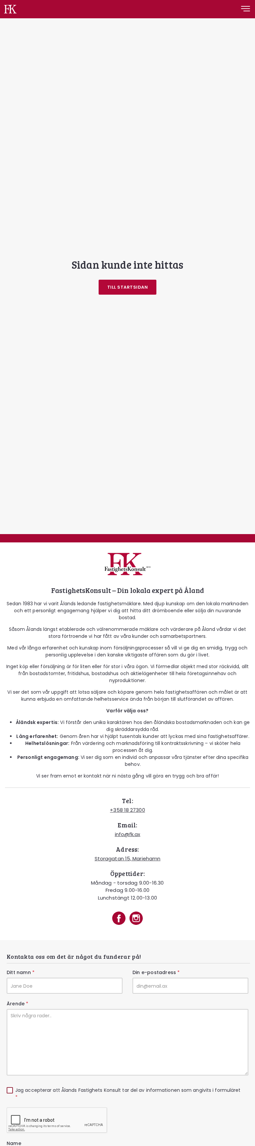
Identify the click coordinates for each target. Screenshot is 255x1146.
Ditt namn (21, 972)
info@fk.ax (127, 834)
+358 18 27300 (127, 809)
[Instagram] (136, 919)
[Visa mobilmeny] (245, 9)
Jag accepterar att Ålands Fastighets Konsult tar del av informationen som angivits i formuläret (128, 1093)
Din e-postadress (156, 972)
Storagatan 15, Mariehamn (127, 858)
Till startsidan (127, 287)
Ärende (17, 1003)
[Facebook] (119, 919)
